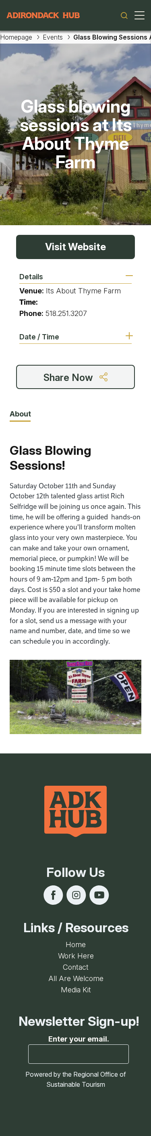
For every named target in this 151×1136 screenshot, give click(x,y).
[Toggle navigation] (139, 15)
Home (76, 944)
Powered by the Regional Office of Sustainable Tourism (75, 1079)
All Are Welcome (75, 978)
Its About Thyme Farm (83, 291)
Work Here (76, 956)
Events (53, 37)
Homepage (16, 37)
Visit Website (75, 247)
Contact (76, 967)
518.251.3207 (66, 313)
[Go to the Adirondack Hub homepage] (43, 15)
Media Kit (76, 989)
